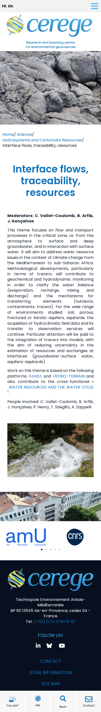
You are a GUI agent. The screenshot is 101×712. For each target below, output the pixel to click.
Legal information (50, 672)
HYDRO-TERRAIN (70, 376)
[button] (63, 698)
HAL (38, 705)
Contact (89, 705)
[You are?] (12, 699)
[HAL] (38, 698)
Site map (50, 684)
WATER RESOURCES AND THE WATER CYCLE (51, 387)
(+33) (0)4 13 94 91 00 (54, 621)
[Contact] (88, 699)
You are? (12, 705)
